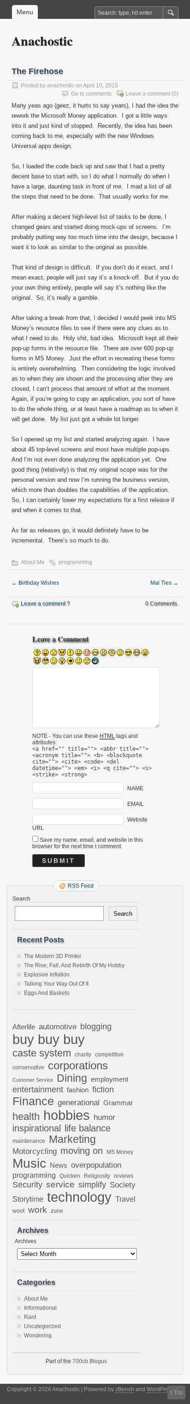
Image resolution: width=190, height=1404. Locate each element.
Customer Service (32, 1080)
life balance (88, 1128)
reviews (123, 1176)
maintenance (28, 1141)
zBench (124, 1389)
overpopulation (96, 1165)
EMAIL (135, 804)
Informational (40, 1308)
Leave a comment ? (45, 603)
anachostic (60, 85)
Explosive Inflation (47, 974)
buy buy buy (48, 1039)
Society (123, 1185)
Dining (72, 1078)
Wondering (38, 1335)
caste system (41, 1053)
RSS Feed (81, 886)
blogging (96, 1026)
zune (57, 1211)
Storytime (27, 1199)
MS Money (120, 1152)
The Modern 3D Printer (52, 956)
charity (83, 1054)
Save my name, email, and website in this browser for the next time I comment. (87, 843)
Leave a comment (147, 94)
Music (29, 1163)
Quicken (69, 1176)
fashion (78, 1090)
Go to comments (91, 94)
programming (75, 562)
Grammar (118, 1103)
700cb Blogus (89, 1361)
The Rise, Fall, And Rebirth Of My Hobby (74, 965)
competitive (109, 1054)
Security (27, 1184)
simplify (92, 1184)
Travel (125, 1199)
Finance (33, 1101)
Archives (25, 1241)
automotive (58, 1026)
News (58, 1165)
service (60, 1184)
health (26, 1116)
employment (109, 1079)
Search (21, 899)
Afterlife (23, 1027)
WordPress (160, 1389)
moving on (81, 1151)
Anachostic (42, 40)
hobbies (66, 1115)
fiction (103, 1089)
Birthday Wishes (35, 583)
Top (178, 1392)
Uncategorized (42, 1326)
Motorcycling (34, 1151)
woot (18, 1211)
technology (79, 1197)
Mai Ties (164, 583)
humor (104, 1117)
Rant (30, 1317)
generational (79, 1102)
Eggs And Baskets (46, 993)
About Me (33, 562)
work (37, 1210)
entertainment (37, 1089)
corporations (78, 1065)
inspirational (36, 1128)
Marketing (72, 1139)
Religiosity (97, 1176)
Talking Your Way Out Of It (56, 984)
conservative (28, 1067)
